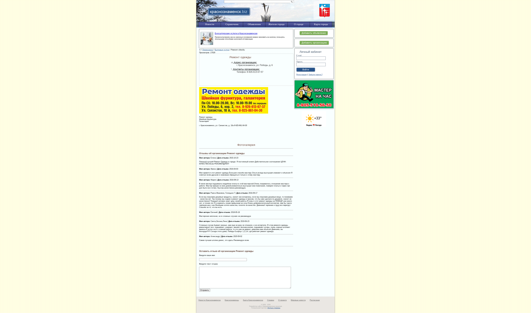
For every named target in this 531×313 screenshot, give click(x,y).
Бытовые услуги (222, 50)
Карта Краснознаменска (253, 300)
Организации (207, 50)
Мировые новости (298, 300)
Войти (305, 69)
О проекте (282, 300)
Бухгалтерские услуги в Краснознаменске (236, 33)
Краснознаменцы (232, 300)
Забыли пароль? (315, 75)
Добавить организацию (314, 42)
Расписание (315, 300)
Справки (270, 300)
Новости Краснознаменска (209, 300)
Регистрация (301, 75)
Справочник (232, 24)
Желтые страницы (273, 308)
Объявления (254, 24)
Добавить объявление (314, 33)
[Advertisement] (282, 8)
